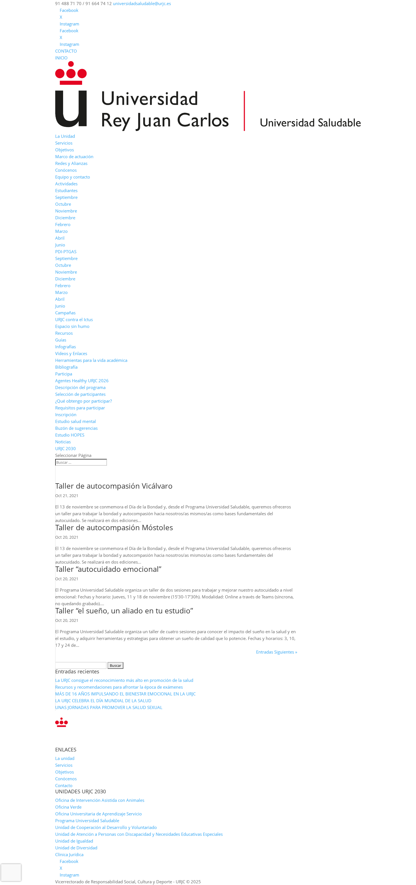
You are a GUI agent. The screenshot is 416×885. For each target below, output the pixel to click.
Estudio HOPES (69, 435)
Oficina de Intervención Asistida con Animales (99, 800)
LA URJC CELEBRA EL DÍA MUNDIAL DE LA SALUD (103, 700)
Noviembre (66, 211)
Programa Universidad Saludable (87, 820)
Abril (60, 238)
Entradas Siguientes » (276, 652)
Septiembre (66, 197)
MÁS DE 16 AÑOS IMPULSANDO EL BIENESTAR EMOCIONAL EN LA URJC (125, 694)
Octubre (63, 204)
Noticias (63, 441)
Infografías (65, 346)
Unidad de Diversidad (76, 847)
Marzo (61, 231)
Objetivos (64, 149)
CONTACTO (66, 51)
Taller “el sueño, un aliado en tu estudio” (124, 610)
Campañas (65, 312)
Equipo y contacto (72, 177)
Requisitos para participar (80, 408)
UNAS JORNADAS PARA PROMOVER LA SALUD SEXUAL (108, 707)
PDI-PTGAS (65, 251)
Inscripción (65, 414)
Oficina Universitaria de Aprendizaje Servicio (98, 814)
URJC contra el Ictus (74, 319)
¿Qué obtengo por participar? (83, 401)
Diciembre (65, 217)
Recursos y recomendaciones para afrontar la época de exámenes (119, 687)
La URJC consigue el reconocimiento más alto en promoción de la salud (124, 680)
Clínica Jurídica (69, 854)
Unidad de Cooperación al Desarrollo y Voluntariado (106, 827)
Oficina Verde (68, 807)
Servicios (63, 143)
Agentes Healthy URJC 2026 (82, 380)
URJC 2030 (65, 448)
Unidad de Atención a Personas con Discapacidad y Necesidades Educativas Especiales (139, 834)
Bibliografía (66, 367)
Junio (60, 245)
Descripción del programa (80, 387)
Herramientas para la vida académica (91, 360)
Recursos (64, 333)
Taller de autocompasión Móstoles (114, 527)
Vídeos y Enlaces (71, 353)
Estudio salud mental (75, 421)
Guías (60, 340)
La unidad (64, 758)
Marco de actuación (74, 156)
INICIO (61, 58)
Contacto (63, 785)
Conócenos (66, 170)
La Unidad (65, 136)
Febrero (62, 224)
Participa (63, 374)
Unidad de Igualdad (74, 841)
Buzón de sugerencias (76, 428)
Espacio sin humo (72, 326)
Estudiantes (66, 190)
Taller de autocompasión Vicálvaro (114, 486)
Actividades (66, 183)
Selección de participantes (80, 394)
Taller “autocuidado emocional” (108, 569)
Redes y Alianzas (71, 163)
